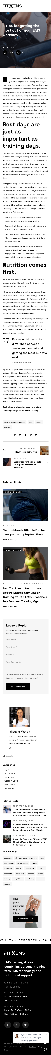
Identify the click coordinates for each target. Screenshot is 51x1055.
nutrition (41, 868)
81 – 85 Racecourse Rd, (15, 996)
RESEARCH (10, 777)
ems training (9, 863)
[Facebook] (7, 1025)
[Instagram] (16, 1025)
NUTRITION (10, 774)
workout (7, 427)
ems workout (22, 863)
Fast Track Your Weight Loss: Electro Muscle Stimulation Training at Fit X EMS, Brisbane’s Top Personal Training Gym (25, 595)
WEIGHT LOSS (13, 584)
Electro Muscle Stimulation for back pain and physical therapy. (25, 532)
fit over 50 (8, 868)
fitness (38, 422)
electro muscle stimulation (14, 422)
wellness (40, 879)
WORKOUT (10, 47)
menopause (29, 868)
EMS (27, 584)
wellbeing (30, 879)
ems (30, 422)
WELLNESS (10, 785)
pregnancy (20, 874)
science (31, 874)
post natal (8, 874)
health (18, 868)
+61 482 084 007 (12, 986)
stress (40, 874)
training (7, 879)
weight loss (18, 879)
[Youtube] (25, 1025)
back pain (8, 858)
